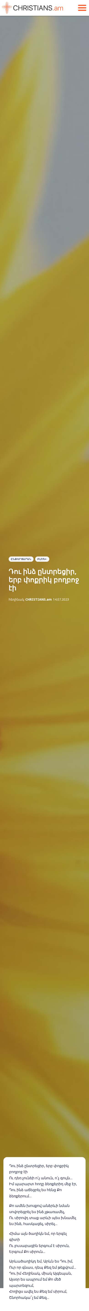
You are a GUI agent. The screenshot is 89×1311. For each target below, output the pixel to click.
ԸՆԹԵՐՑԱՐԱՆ (21, 559)
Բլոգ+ (42, 559)
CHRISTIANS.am (38, 599)
